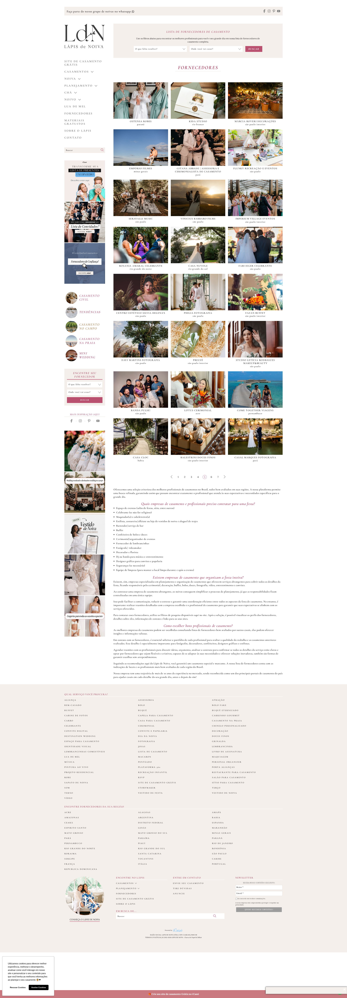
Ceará (68, 822)
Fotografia (146, 741)
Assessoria (146, 700)
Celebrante (72, 726)
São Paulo (219, 853)
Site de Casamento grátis (83, 63)
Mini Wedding (87, 355)
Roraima (70, 853)
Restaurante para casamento (234, 772)
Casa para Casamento (154, 720)
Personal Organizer (227, 762)
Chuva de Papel (189, 937)
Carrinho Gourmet (226, 715)
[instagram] (269, 11)
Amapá (216, 812)
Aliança (70, 700)
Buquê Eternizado (225, 710)
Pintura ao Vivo (76, 767)
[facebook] (264, 11)
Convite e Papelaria (153, 731)
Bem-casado (73, 705)
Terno (68, 793)
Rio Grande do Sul (151, 848)
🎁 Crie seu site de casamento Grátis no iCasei (173, 994)
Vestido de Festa (150, 793)
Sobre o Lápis (78, 130)
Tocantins (146, 859)
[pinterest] (274, 11)
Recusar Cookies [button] (18, 987)
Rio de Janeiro (222, 843)
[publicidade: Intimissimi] (84, 616)
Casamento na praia (89, 341)
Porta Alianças (223, 767)
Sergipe (69, 859)
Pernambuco (73, 843)
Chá (68, 92)
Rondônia (219, 848)
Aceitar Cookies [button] (38, 987)
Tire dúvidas (182, 888)
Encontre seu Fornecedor (84, 374)
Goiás (142, 828)
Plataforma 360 (149, 767)
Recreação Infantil (152, 772)
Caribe (217, 859)
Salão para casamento (229, 777)
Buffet (69, 710)
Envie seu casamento (188, 883)
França (69, 864)
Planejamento (78, 85)
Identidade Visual (77, 746)
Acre (67, 812)
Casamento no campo (89, 326)
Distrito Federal (150, 822)
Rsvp (141, 777)
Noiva (70, 78)
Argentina (146, 817)
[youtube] (278, 11)
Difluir (199, 937)
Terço (216, 788)
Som (67, 788)
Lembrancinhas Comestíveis (84, 751)
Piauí (141, 843)
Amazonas (71, 817)
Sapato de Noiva (76, 782)
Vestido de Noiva (224, 793)
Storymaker (147, 788)
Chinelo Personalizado (229, 726)
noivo (70, 99)
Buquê (142, 710)
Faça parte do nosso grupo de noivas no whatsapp (99, 11)
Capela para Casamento (155, 715)
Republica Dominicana (80, 869)
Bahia (216, 817)
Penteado (145, 762)
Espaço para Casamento (81, 741)
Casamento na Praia (227, 720)
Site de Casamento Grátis (157, 782)
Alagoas (144, 812)
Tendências (90, 312)
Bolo (141, 705)
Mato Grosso (73, 833)
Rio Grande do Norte (79, 848)
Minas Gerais (221, 833)
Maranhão (219, 828)
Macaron (144, 757)
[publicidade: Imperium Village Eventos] (84, 492)
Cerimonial (146, 726)
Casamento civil (89, 298)
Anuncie (179, 893)
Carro (68, 720)
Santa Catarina (150, 853)
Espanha (218, 822)
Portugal (219, 864)
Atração (218, 700)
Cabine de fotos (76, 715)
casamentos (76, 71)
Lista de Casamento (152, 751)
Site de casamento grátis (135, 898)
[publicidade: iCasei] (84, 180)
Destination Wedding (80, 736)
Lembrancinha (222, 746)
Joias (142, 746)
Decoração (220, 731)
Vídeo (68, 798)
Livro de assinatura (227, 751)
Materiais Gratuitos (75, 122)
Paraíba (144, 838)
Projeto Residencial (79, 772)
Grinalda (219, 741)
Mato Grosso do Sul (153, 833)
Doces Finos (220, 736)
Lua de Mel (75, 106)
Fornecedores (78, 113)
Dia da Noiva (147, 736)
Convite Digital (76, 731)
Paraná (217, 838)
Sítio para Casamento (228, 782)
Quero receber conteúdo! (259, 910)
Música (69, 762)
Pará (67, 838)
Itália (142, 864)
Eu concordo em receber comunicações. (251, 898)
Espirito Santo (75, 828)
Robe (67, 777)
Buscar (84, 400)
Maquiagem (220, 757)
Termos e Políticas (153, 937)
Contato (73, 137)
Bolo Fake (219, 705)
